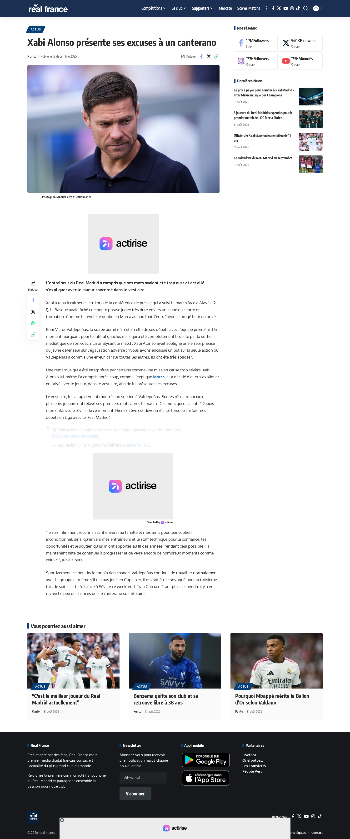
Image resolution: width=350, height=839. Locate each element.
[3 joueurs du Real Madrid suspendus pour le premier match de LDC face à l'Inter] (311, 119)
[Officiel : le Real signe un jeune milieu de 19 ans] (311, 142)
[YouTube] (285, 8)
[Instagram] (292, 8)
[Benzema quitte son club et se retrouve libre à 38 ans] (175, 661)
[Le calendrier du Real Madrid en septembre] (311, 164)
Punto (31, 56)
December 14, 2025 (135, 445)
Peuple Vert (252, 771)
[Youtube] (301, 61)
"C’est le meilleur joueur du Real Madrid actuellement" (66, 699)
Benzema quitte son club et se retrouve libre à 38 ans (166, 699)
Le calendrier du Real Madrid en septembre (263, 158)
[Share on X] (208, 56)
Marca (159, 376)
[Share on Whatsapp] (33, 323)
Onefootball (252, 760)
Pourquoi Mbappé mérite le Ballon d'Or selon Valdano (272, 699)
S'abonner (135, 793)
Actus (36, 29)
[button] (266, 8)
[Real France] (58, 8)
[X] (279, 8)
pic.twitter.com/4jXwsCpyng (75, 436)
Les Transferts (254, 766)
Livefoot (249, 755)
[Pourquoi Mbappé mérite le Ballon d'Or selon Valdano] (276, 661)
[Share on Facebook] (201, 56)
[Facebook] (273, 8)
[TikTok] (298, 8)
